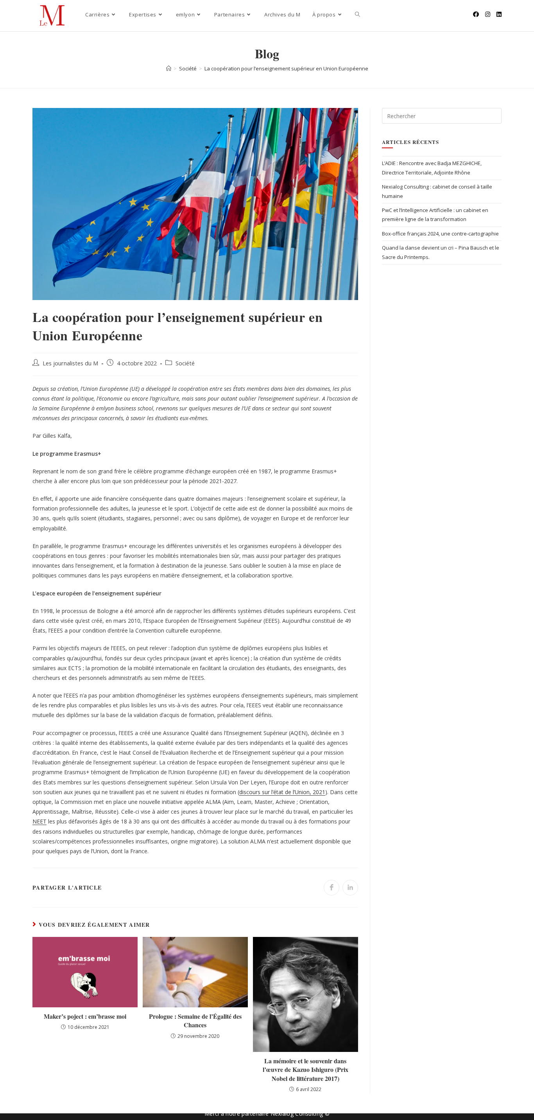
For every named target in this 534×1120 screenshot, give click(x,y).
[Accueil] (168, 68)
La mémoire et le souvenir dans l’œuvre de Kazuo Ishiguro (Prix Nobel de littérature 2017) (305, 1070)
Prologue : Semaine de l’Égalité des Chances (195, 1020)
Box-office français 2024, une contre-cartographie (440, 233)
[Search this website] (442, 115)
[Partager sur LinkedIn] (350, 887)
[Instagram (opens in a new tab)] (487, 14)
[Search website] (357, 14)
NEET (39, 821)
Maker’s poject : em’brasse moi (85, 1016)
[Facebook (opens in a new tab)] (476, 14)
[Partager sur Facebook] (331, 887)
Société (185, 363)
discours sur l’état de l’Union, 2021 (282, 792)
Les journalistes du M (70, 363)
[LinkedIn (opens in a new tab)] (499, 14)
